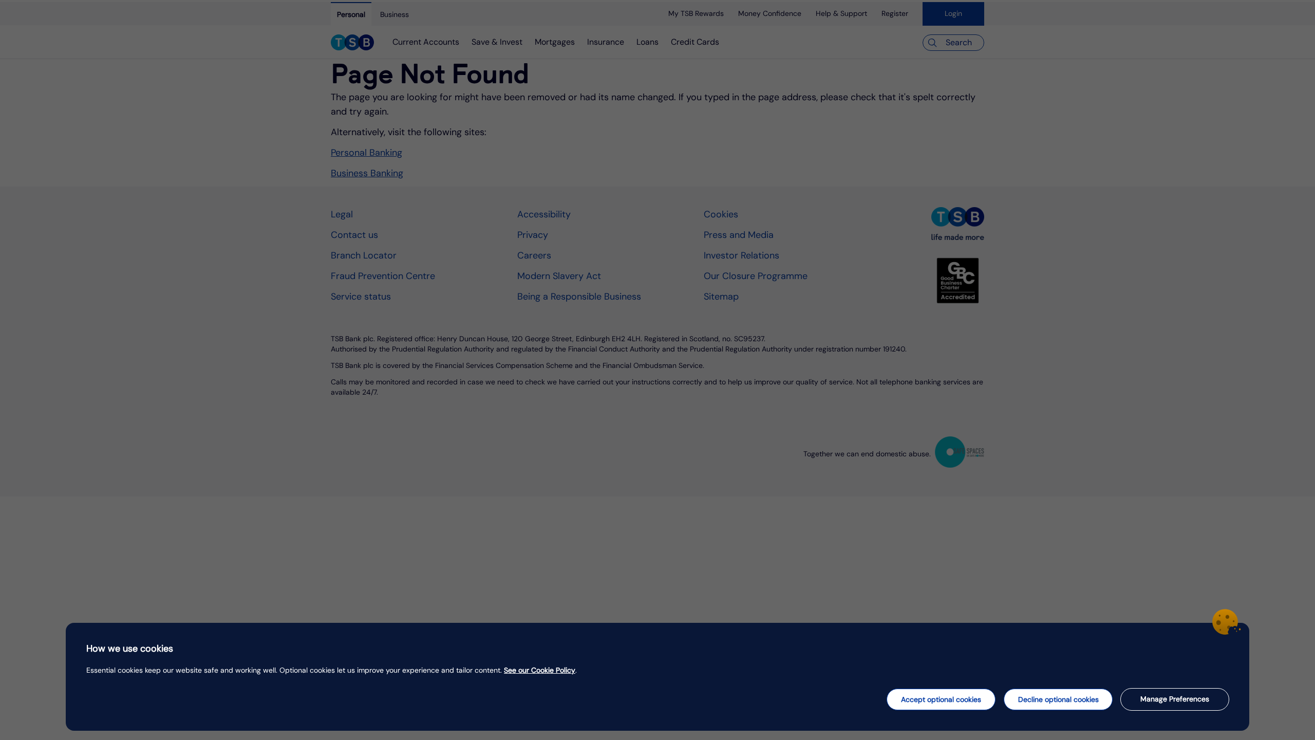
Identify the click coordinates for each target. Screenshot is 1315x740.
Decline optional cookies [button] (1058, 699)
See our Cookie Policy (539, 670)
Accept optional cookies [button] (941, 699)
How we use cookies (129, 648)
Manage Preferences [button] (1174, 699)
